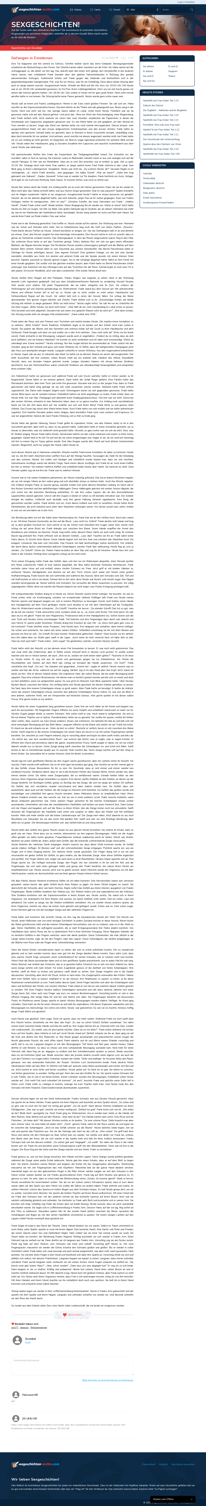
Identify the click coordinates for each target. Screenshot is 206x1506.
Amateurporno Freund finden (158, 202)
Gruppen (172, 71)
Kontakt (163, 1464)
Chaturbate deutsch (153, 183)
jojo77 (14, 1327)
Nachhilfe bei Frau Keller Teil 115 (161, 100)
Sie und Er (148, 76)
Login (180, 2)
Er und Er (173, 66)
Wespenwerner (38, 1327)
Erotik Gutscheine (152, 197)
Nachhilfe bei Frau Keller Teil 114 (161, 115)
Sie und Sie (149, 81)
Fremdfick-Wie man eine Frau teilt (161, 124)
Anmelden (190, 2)
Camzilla (147, 173)
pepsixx (24, 1327)
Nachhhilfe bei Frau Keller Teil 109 (161, 154)
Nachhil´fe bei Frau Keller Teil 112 (161, 129)
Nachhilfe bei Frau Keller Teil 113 (161, 120)
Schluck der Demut (153, 105)
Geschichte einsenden (183, 1464)
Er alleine (148, 71)
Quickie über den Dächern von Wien (162, 144)
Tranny (171, 76)
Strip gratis (149, 193)
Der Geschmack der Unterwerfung (161, 139)
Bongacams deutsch (154, 188)
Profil (27, 1342)
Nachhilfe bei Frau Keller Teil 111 (161, 134)
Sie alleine (148, 66)
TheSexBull (149, 178)
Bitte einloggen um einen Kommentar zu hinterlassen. (108, 1380)
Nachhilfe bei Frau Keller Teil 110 (161, 149)
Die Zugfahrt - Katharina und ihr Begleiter (165, 110)
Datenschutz (148, 1464)
